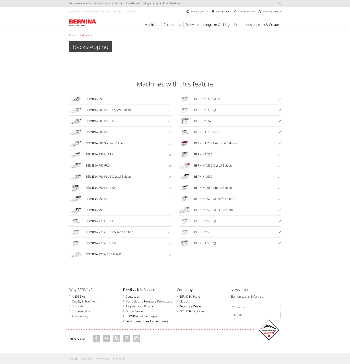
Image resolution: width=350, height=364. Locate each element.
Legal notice (87, 358)
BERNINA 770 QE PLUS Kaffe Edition (109, 232)
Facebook (96, 338)
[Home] (82, 23)
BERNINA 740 (203, 121)
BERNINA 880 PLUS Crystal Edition (108, 110)
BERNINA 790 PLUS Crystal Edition (108, 177)
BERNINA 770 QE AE (207, 99)
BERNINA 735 (203, 154)
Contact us (133, 296)
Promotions (243, 24)
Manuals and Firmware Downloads (149, 301)
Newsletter (74, 11)
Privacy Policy (102, 358)
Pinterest (126, 338)
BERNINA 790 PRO (97, 165)
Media (183, 301)
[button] (207, 11)
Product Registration (93, 11)
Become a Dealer (190, 306)
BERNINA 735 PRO (206, 132)
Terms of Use (119, 358)
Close (279, 3)
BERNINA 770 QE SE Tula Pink (105, 254)
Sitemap (73, 358)
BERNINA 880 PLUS (98, 132)
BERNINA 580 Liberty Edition (213, 188)
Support (118, 11)
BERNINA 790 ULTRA (99, 154)
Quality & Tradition (84, 301)
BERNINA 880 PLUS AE (100, 121)
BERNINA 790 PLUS (98, 199)
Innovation (79, 306)
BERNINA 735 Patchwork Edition (215, 143)
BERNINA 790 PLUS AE (100, 188)
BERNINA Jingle (189, 296)
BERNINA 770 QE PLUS (100, 243)
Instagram (136, 338)
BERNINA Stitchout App (141, 316)
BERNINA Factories (192, 311)
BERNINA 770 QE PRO (99, 221)
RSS (116, 338)
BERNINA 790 (94, 210)
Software (192, 24)
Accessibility (80, 316)
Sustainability (81, 311)
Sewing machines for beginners (147, 321)
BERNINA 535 (203, 232)
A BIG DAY (78, 296)
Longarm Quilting (216, 24)
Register (238, 315)
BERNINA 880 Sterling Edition (105, 143)
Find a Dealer (134, 311)
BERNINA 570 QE (205, 221)
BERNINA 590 (203, 177)
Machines (152, 24)
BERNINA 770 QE (205, 110)
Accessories (172, 24)
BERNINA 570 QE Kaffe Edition (214, 199)
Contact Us (130, 11)
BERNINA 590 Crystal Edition (213, 165)
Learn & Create (267, 24)
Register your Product (140, 306)
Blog (109, 11)
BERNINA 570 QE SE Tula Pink (214, 210)
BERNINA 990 (94, 99)
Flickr (106, 338)
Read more (175, 3)
